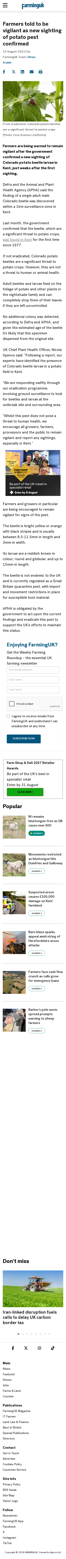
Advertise (9, 1459)
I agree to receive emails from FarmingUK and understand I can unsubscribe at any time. (35, 721)
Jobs (6, 1385)
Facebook (9, 1526)
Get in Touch (11, 1453)
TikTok (7, 1543)
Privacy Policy (12, 1484)
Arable (7, 62)
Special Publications (16, 1433)
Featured (8, 1374)
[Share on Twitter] (16, 72)
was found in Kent (17, 240)
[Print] (43, 72)
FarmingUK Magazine (16, 1411)
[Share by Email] (34, 72)
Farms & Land (12, 1391)
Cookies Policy (12, 1464)
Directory (9, 1438)
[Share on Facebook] (7, 72)
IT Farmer (9, 1416)
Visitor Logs (10, 1501)
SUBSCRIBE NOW (24, 738)
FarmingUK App (13, 1521)
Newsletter (10, 1515)
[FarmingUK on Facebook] (13, 1348)
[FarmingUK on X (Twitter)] (25, 1348)
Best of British (12, 1427)
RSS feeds (9, 1490)
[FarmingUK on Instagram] (39, 1348)
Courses (8, 1396)
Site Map (8, 1495)
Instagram (9, 1537)
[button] (17, 1333)
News (31, 57)
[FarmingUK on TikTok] (52, 1348)
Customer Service (14, 1470)
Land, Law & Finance (16, 1422)
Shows (7, 1380)
